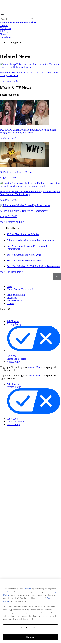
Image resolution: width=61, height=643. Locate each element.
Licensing (12, 297)
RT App (4, 31)
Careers (10, 303)
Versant (27, 588)
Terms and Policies (16, 358)
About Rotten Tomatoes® (20, 289)
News (3, 34)
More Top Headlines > (11, 271)
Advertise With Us (16, 300)
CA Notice (12, 355)
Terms (10, 592)
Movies (4, 25)
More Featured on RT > (12, 221)
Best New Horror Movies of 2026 (24, 260)
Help (9, 286)
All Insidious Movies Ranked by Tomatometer (30, 240)
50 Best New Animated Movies (23, 234)
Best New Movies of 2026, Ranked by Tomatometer (33, 266)
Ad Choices (13, 321)
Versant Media (34, 367)
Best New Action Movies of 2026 (24, 254)
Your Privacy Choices (20, 353)
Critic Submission (16, 294)
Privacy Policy (14, 324)
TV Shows (5, 28)
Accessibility (13, 361)
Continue (30, 637)
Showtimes (5, 37)
